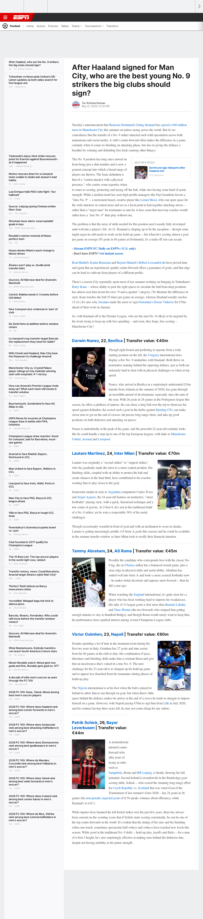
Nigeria (82, 688)
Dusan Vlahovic (164, 302)
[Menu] (5, 17)
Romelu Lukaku (175, 604)
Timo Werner (122, 610)
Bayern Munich (126, 262)
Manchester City (92, 130)
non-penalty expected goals (103, 798)
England (139, 594)
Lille (166, 703)
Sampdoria (115, 772)
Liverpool (104, 439)
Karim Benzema (100, 262)
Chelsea (130, 565)
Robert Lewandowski (152, 262)
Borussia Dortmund (121, 125)
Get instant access (111, 253)
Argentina (114, 492)
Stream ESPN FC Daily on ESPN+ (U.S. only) (105, 248)
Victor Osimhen (87, 634)
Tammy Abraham (88, 551)
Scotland (143, 788)
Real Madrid (80, 262)
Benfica (115, 340)
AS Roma (123, 551)
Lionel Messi (149, 200)
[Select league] (12, 7)
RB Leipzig (144, 772)
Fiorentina (144, 302)
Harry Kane (79, 287)
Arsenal (87, 439)
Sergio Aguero (86, 497)
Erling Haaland (145, 125)
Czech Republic (123, 788)
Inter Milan (124, 453)
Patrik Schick (85, 722)
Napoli (117, 634)
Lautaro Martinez (88, 453)
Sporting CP (163, 410)
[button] (190, 17)
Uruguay (153, 355)
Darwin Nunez (85, 340)
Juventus (103, 302)
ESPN (21, 17)
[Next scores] (199, 6)
